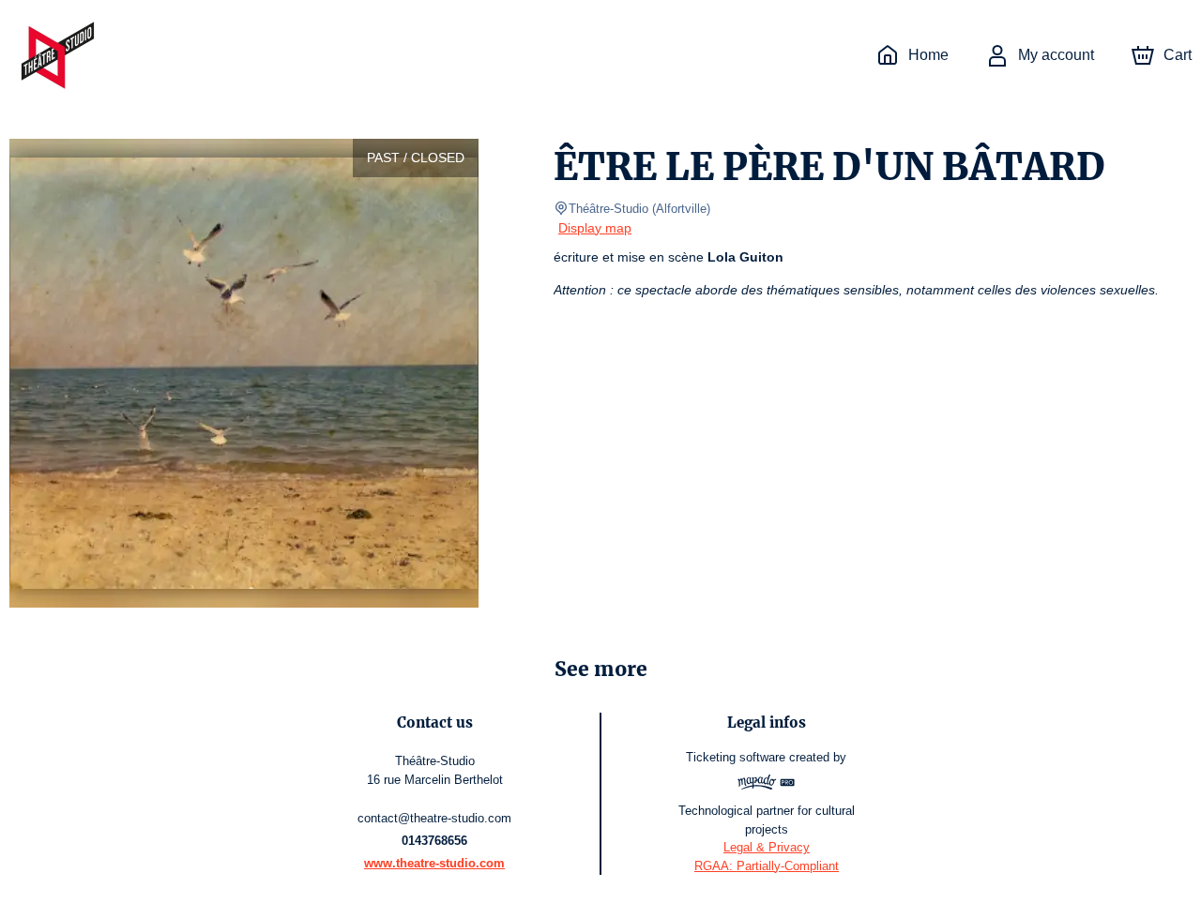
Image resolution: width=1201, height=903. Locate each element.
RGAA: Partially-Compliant (766, 866)
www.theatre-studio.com (434, 863)
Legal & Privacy (766, 847)
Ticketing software (735, 757)
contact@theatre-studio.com (434, 818)
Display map (594, 227)
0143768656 (434, 841)
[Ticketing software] (766, 785)
